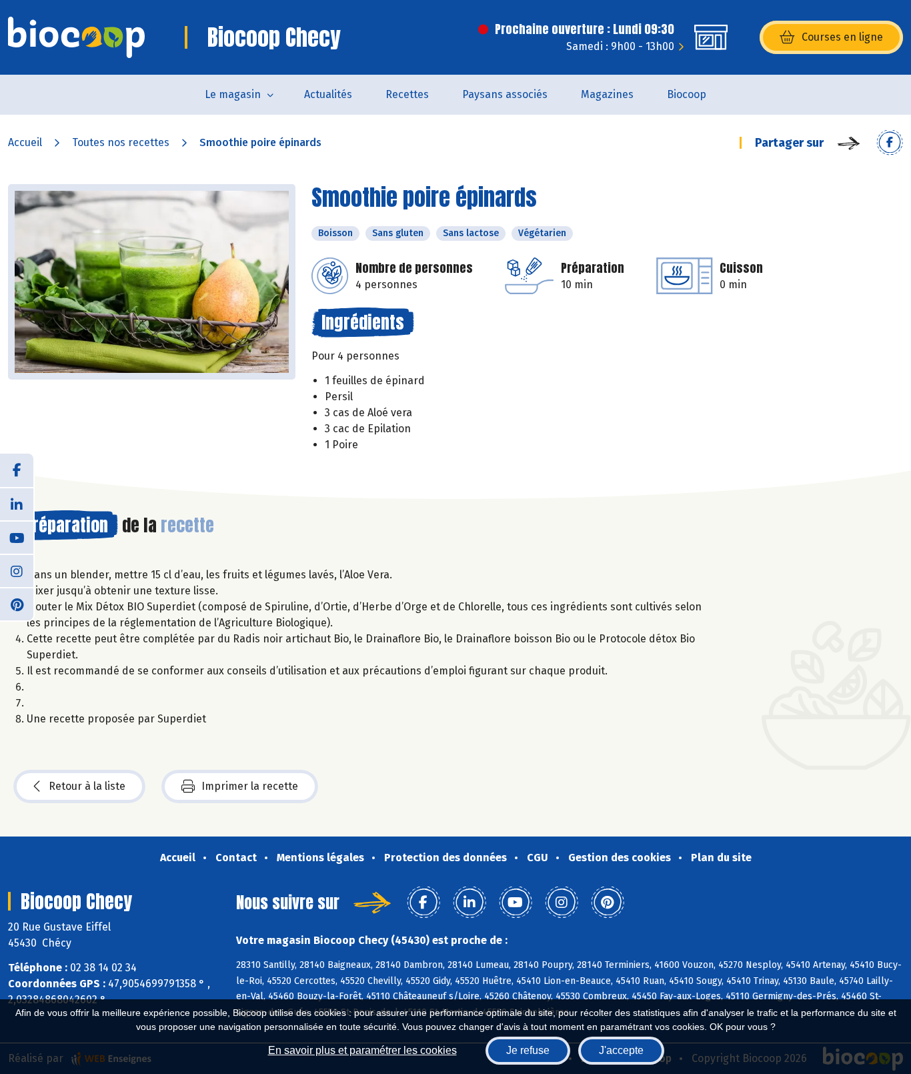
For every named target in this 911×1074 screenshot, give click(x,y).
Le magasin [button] (233, 94)
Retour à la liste (87, 786)
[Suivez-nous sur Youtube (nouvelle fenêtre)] (16, 537)
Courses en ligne (842, 37)
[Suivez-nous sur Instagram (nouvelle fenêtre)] (16, 570)
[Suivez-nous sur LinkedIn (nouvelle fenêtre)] (16, 503)
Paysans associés (505, 94)
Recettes (407, 94)
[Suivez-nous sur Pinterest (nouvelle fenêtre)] (16, 603)
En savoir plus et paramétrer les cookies (362, 1050)
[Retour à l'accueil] (76, 37)
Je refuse (528, 1050)
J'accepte (621, 1050)
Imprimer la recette (249, 786)
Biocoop (686, 94)
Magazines (607, 94)
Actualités (328, 94)
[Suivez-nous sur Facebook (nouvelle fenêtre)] (16, 470)
